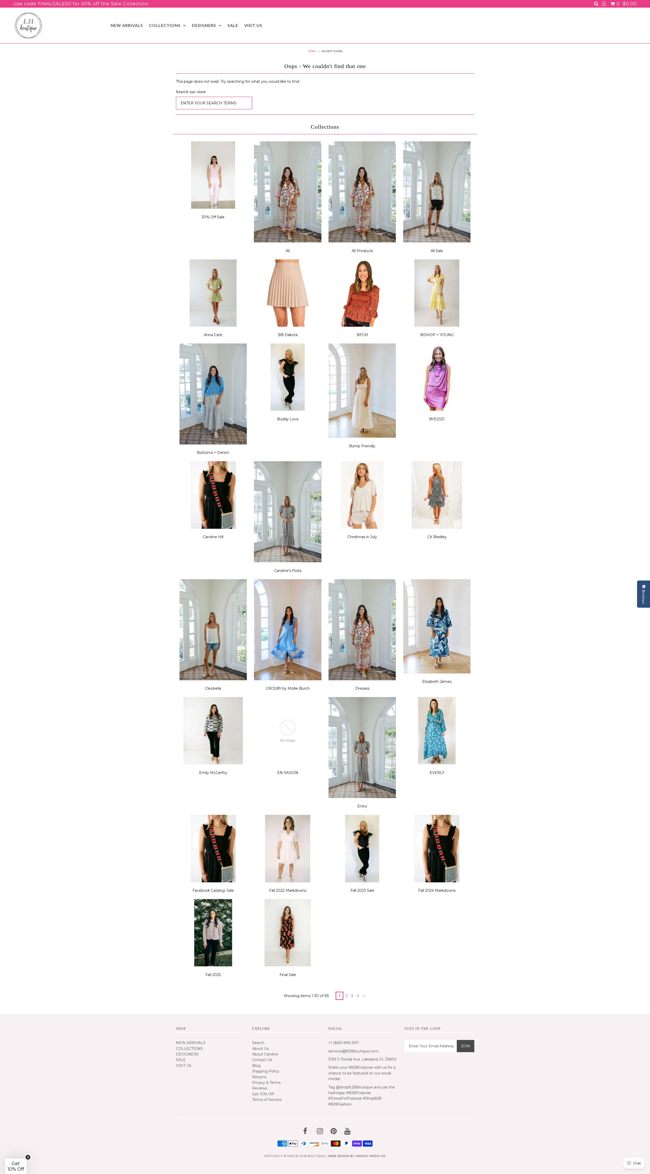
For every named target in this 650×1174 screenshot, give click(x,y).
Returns (259, 1077)
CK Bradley (437, 537)
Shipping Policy (265, 1071)
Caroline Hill (213, 537)
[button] (15, 1166)
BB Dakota (288, 335)
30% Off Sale (213, 217)
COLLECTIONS (165, 25)
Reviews (259, 1088)
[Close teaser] (27, 1157)
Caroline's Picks (287, 570)
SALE (233, 25)
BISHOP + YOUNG (437, 335)
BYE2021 (437, 419)
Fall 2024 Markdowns (437, 890)
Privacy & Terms (266, 1082)
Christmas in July (362, 537)
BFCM (362, 335)
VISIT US (253, 25)
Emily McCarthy (213, 772)
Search (258, 1042)
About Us (260, 1048)
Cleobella (213, 688)
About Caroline (265, 1054)
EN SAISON (287, 772)
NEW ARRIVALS (127, 25)
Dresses (362, 688)
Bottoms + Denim (213, 452)
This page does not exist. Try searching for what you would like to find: (238, 81)
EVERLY (437, 772)
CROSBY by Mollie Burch (288, 688)
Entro (362, 806)
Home (312, 51)
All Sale (437, 251)
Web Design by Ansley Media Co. (357, 1156)
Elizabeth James (436, 681)
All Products (362, 251)
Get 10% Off (263, 1094)
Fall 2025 (213, 974)
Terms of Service (267, 1099)
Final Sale (288, 974)
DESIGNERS (204, 25)
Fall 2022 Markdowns (287, 890)
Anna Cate (213, 335)
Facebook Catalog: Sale (213, 890)
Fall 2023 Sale (362, 890)
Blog (256, 1065)
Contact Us (262, 1059)
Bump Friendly (362, 446)
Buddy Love (288, 419)
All (288, 251)
